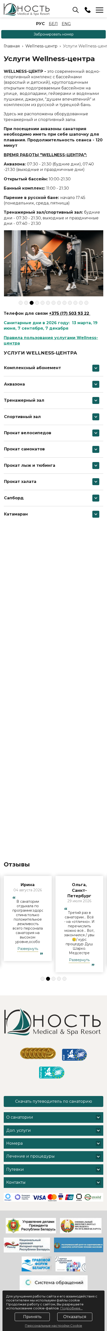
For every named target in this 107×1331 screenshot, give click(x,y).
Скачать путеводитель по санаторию (53, 1101)
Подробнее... (71, 1308)
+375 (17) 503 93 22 (69, 313)
